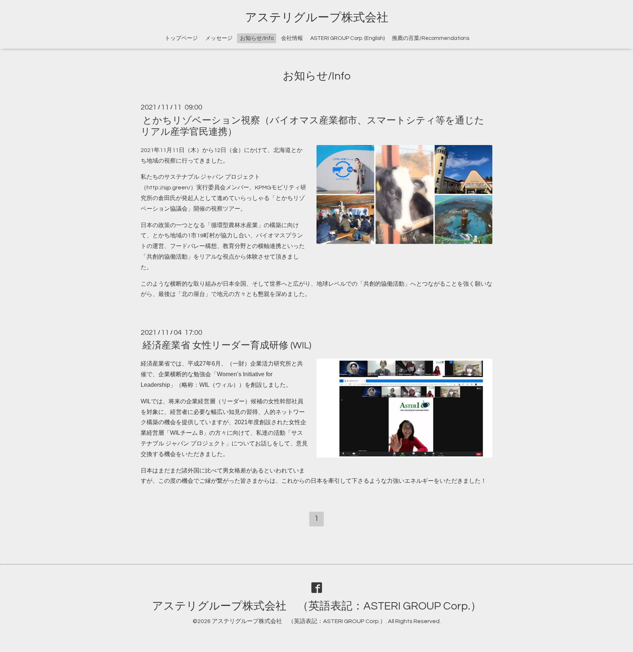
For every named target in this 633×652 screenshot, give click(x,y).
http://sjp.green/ (168, 187)
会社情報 (292, 38)
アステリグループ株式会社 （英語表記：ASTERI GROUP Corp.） (316, 606)
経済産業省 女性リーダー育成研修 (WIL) (226, 345)
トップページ (181, 38)
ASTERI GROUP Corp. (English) (347, 38)
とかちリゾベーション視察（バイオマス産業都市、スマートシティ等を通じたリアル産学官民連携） (312, 125)
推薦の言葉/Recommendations (430, 38)
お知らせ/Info (257, 38)
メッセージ (219, 38)
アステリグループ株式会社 (316, 17)
